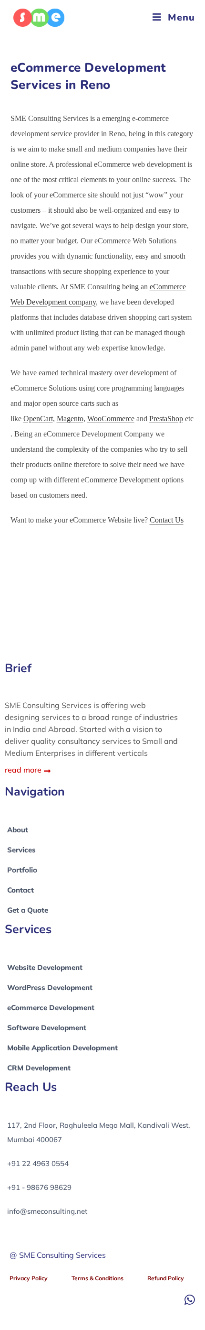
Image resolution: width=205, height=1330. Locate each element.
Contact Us (167, 520)
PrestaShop (166, 418)
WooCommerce (110, 418)
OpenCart (38, 418)
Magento (70, 418)
